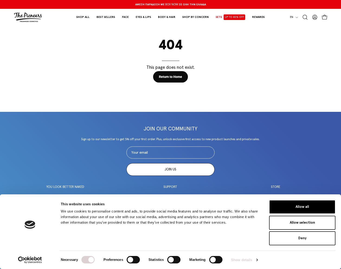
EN (291, 17)
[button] (125, 17)
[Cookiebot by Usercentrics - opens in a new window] (30, 259)
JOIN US (170, 169)
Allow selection (302, 222)
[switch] (133, 259)
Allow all (302, 207)
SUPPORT (170, 187)
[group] (170, 4)
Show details (241, 260)
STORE (275, 187)
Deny (302, 238)
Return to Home (170, 77)
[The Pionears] (28, 17)
